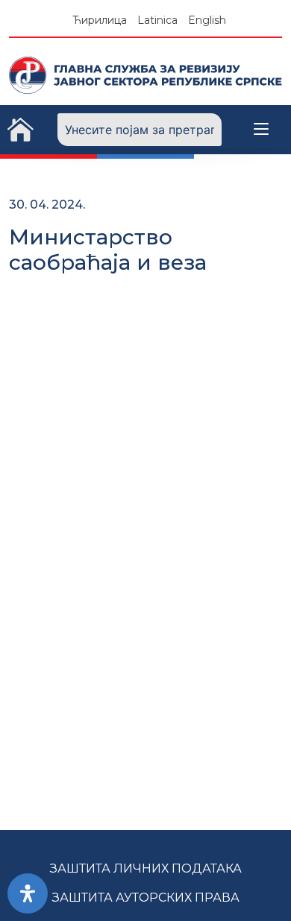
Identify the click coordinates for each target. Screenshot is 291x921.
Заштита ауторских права (146, 897)
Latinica (157, 20)
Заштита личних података (146, 868)
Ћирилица (99, 20)
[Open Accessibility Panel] (27, 893)
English (207, 20)
